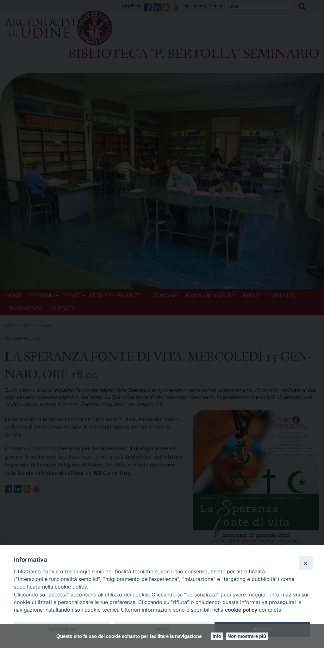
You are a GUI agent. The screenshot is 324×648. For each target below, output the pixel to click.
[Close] (306, 563)
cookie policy (241, 610)
